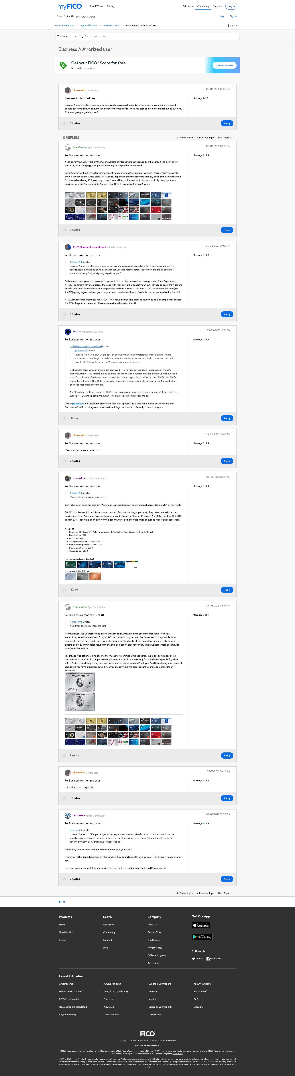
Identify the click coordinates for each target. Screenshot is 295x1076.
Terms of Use (154, 932)
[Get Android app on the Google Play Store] (202, 937)
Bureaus (153, 991)
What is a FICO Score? (71, 991)
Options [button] (234, 25)
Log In (231, 6)
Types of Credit (89, 25)
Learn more (178, 1053)
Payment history (67, 1014)
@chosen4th (76, 261)
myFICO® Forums (85, 16)
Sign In (233, 16)
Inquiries (153, 999)
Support (217, 6)
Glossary (198, 1006)
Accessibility (154, 963)
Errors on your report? (160, 1006)
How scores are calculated (73, 1006)
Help (221, 16)
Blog (105, 947)
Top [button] (63, 901)
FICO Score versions (70, 999)
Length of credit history (116, 991)
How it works (66, 932)
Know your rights (202, 983)
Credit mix (109, 999)
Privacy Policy (155, 947)
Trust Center (154, 939)
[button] (233, 85)
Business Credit (111, 25)
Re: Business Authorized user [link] (141, 25)
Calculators (155, 1014)
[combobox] (159, 36)
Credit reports (111, 1014)
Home (62, 924)
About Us (152, 924)
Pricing (110, 6)
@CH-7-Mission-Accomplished (86, 346)
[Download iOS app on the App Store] (201, 925)
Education (188, 6)
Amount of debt (112, 983)
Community (203, 6)
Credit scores (66, 983)
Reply (227, 123)
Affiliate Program (157, 955)
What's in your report (160, 983)
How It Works (96, 6)
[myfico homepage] (70, 6)
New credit (109, 1006)
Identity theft (201, 991)
